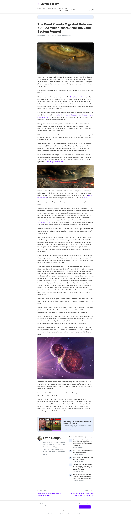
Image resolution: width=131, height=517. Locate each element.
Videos (43, 8)
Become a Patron (84, 507)
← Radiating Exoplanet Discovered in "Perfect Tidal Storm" (49, 494)
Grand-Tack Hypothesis (77, 97)
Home (39, 8)
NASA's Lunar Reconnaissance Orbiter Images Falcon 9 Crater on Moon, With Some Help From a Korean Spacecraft (83, 467)
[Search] (92, 9)
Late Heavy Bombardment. (54, 162)
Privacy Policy (69, 511)
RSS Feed (66, 9)
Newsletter (55, 8)
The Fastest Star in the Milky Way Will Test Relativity (83, 458)
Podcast (49, 8)
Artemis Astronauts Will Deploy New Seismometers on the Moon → (82, 494)
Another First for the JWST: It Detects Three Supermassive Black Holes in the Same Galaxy (82, 476)
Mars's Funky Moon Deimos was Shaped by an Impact (83, 451)
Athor (85, 198)
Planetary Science (66, 35)
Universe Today (49, 3)
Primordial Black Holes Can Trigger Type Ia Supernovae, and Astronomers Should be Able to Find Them (83, 442)
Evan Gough (42, 35)
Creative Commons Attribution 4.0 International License (71, 513)
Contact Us (61, 511)
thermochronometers (44, 222)
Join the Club (61, 9)
